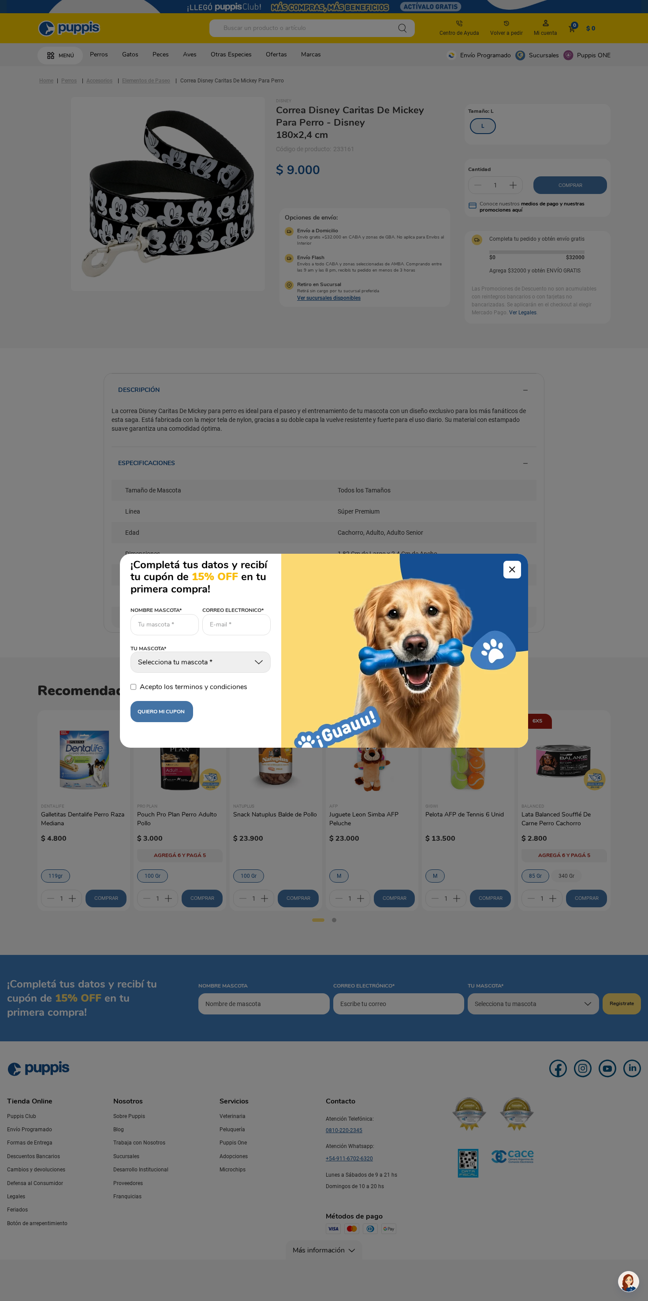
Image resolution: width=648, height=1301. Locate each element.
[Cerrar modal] (512, 569)
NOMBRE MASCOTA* (156, 610)
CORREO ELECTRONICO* (233, 610)
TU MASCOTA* (148, 649)
